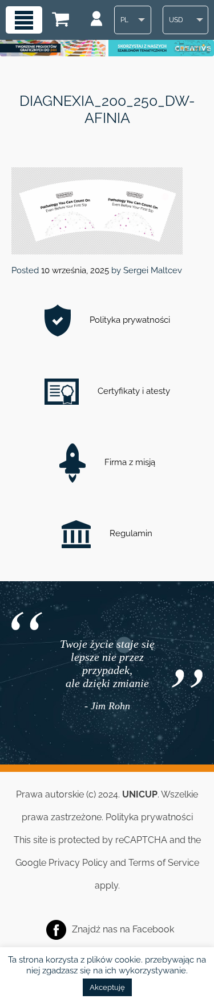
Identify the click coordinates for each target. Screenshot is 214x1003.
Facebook (153, 929)
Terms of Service (163, 862)
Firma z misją (128, 462)
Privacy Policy (78, 862)
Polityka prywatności (128, 320)
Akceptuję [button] (107, 987)
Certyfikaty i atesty (132, 391)
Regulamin (129, 533)
